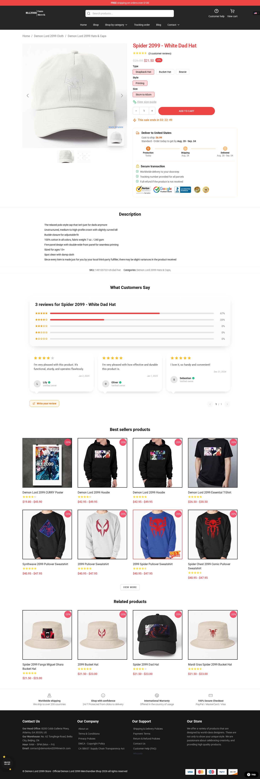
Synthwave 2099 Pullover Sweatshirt (45, 564)
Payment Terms (141, 733)
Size (135, 88)
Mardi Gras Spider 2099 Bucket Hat (210, 664)
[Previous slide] (28, 95)
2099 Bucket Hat (88, 664)
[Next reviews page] (227, 404)
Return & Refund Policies (146, 738)
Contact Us (139, 743)
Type (135, 66)
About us (83, 728)
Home (26, 36)
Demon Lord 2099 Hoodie (94, 492)
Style (135, 77)
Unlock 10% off (7, 763)
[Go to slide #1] (65, 156)
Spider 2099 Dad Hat (146, 664)
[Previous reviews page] (210, 404)
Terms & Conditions (89, 733)
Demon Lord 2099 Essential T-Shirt (209, 492)
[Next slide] (121, 95)
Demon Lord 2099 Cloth (49, 36)
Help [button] (254, 774)
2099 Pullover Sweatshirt (93, 564)
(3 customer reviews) (159, 53)
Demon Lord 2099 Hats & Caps (87, 36)
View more (130, 587)
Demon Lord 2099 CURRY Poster (42, 492)
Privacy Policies (86, 738)
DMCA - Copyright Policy (91, 743)
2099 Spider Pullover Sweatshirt (153, 564)
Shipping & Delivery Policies (148, 728)
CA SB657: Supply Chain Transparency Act (101, 748)
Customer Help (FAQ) (144, 748)
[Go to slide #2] (84, 156)
